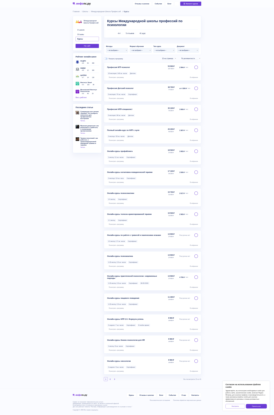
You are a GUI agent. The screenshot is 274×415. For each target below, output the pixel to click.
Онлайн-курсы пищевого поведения (123, 298)
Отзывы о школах (142, 4)
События (158, 4)
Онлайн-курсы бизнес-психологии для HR (126, 340)
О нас (184, 395)
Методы (109, 46)
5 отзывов (130, 33)
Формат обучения (137, 46)
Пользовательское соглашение (160, 400)
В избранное (194, 77)
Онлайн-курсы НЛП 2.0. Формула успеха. (125, 319)
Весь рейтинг (81, 97)
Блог (169, 4)
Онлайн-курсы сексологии (119, 361)
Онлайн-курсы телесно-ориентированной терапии (129, 214)
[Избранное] (177, 3)
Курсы (80, 39)
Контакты (195, 395)
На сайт (87, 46)
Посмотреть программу (116, 77)
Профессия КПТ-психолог (118, 67)
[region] (246, 396)
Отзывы (80, 34)
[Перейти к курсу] (196, 67)
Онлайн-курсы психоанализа (120, 256)
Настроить (235, 406)
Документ (181, 46)
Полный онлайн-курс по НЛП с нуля (123, 130)
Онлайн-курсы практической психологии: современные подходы (132, 277)
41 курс (143, 33)
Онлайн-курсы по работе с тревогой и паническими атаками (134, 235)
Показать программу (116, 59)
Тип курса (157, 46)
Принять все (256, 406)
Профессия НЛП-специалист (119, 109)
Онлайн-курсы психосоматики (120, 193)
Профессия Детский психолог (120, 88)
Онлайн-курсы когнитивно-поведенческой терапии (129, 172)
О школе (80, 30)
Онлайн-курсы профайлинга (120, 151)
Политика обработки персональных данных (187, 400)
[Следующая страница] (119, 379)
